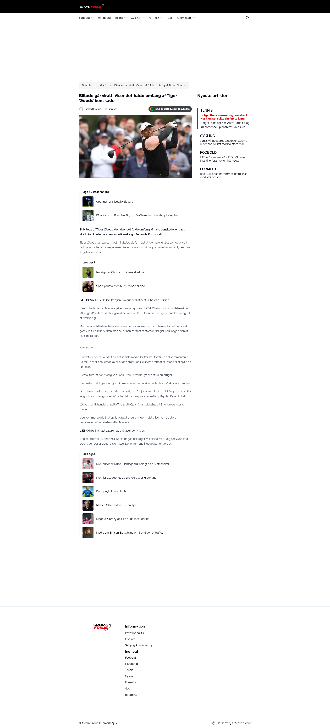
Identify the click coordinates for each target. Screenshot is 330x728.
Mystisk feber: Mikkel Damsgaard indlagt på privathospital (132, 464)
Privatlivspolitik (134, 633)
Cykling (135, 17)
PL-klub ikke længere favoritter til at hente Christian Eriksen (132, 300)
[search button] (247, 17)
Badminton (184, 17)
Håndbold (104, 17)
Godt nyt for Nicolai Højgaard (114, 201)
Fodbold (84, 17)
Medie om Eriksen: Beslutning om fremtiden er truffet (129, 532)
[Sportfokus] (165, 6)
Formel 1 (153, 17)
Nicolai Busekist (93, 109)
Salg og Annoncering (138, 645)
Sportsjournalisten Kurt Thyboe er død (120, 286)
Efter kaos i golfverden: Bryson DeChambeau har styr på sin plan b (138, 215)
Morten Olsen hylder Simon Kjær (117, 505)
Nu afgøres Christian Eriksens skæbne (120, 272)
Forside (86, 85)
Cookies (130, 639)
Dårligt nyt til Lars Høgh (111, 491)
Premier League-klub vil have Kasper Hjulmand (126, 477)
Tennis (119, 17)
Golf (170, 17)
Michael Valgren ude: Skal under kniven (120, 430)
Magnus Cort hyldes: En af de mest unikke (122, 519)
